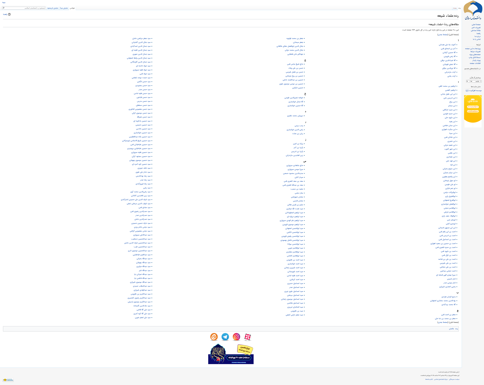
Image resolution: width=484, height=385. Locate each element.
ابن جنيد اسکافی (449, 109)
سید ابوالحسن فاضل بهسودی (291, 240)
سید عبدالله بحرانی (144, 258)
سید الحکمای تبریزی (295, 307)
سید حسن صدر (145, 89)
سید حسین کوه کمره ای (141, 164)
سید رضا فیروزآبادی (143, 183)
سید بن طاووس (297, 310)
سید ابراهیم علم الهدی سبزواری (291, 220)
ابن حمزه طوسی (449, 113)
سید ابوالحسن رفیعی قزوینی (292, 236)
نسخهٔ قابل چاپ (475, 57)
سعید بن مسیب (297, 188)
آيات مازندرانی (450, 72)
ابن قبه (453, 164)
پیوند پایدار (477, 60)
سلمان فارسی (298, 200)
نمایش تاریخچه (52, 8)
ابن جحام (452, 105)
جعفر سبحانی (298, 42)
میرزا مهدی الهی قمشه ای (446, 274)
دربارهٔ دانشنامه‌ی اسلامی (441, 379)
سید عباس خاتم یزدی (142, 227)
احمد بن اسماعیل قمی (447, 239)
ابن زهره (452, 121)
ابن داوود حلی (450, 117)
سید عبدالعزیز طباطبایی (142, 254)
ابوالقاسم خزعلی (450, 212)
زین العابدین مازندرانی (294, 155)
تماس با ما (477, 39)
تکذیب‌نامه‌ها (429, 379)
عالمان (451, 328)
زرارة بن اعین (298, 143)
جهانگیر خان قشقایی (295, 54)
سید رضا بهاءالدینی (143, 176)
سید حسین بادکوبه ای (142, 120)
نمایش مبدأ (64, 8)
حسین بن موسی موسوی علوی (291, 83)
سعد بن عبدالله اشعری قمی (293, 185)
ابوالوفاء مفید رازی (449, 215)
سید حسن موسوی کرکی (141, 113)
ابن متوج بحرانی (449, 168)
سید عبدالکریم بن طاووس (141, 293)
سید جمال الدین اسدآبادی (140, 46)
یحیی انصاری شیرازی (447, 286)
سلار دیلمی (299, 193)
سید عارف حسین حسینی (141, 223)
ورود (3, 2)
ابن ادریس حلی (450, 97)
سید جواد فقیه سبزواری (142, 69)
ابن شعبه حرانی (450, 145)
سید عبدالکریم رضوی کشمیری (139, 297)
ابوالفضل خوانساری (448, 204)
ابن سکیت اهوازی (449, 129)
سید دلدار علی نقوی (143, 172)
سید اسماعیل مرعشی (295, 295)
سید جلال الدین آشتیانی (141, 42)
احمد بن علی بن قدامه (447, 259)
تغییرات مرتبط (475, 51)
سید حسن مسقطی (143, 105)
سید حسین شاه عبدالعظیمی (140, 136)
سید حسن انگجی (144, 81)
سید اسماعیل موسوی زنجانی (292, 299)
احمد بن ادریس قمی (448, 235)
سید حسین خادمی (143, 128)
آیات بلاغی (451, 76)
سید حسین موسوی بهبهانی (140, 160)
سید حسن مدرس (144, 101)
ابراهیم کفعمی (450, 90)
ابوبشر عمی (451, 219)
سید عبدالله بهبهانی (143, 262)
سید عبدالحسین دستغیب (141, 238)
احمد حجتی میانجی (448, 270)
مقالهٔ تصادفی (476, 30)
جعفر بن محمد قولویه (294, 38)
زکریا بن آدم (298, 147)
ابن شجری (451, 141)
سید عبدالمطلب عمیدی (142, 286)
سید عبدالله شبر (145, 270)
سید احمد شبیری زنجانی (293, 267)
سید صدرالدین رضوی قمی (140, 211)
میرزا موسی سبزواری (295, 169)
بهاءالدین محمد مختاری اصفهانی (443, 300)
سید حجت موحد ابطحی (141, 77)
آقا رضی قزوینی (450, 56)
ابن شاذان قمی (450, 137)
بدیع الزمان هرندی (449, 296)
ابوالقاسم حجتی (450, 208)
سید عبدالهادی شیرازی (142, 290)
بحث (455, 8)
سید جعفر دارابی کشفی (294, 314)
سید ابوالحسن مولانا (295, 244)
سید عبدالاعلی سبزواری (142, 234)
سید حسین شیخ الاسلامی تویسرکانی (136, 140)
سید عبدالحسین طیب (142, 246)
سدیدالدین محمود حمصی (293, 173)
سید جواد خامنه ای (143, 65)
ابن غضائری (451, 156)
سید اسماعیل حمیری (295, 283)
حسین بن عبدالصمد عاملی (293, 79)
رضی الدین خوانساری (295, 129)
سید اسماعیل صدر (296, 287)
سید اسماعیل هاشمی (295, 303)
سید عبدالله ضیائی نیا (142, 274)
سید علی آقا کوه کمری (142, 313)
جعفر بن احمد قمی (448, 314)
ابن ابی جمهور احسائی (447, 227)
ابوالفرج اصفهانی (449, 200)
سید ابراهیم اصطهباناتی (294, 212)
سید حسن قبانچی (144, 97)
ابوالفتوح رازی (450, 196)
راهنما (5, 14)
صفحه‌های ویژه (475, 54)
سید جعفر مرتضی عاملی (141, 38)
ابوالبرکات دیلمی (450, 192)
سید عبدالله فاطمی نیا (142, 278)
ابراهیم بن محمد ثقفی (447, 86)
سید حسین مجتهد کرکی (141, 156)
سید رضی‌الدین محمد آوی (140, 191)
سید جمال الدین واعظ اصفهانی (139, 58)
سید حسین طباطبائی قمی (140, 144)
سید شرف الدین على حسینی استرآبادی (136, 199)
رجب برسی (299, 125)
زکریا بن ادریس (297, 151)
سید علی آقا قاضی (144, 309)
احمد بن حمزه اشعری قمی (445, 247)
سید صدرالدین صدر (143, 215)
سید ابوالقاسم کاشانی (295, 255)
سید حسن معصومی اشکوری (140, 109)
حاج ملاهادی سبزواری (294, 165)
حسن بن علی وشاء (295, 68)
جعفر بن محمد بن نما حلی (445, 318)
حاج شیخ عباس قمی (295, 64)
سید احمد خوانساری (295, 263)
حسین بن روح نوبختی (294, 75)
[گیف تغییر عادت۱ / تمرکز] (473, 111)
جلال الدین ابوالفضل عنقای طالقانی (290, 46)
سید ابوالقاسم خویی (295, 248)
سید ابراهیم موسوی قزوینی (292, 224)
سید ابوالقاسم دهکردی (294, 251)
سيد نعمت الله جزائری (294, 208)
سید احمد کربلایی (296, 279)
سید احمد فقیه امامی (295, 275)
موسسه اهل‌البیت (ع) (474, 90)
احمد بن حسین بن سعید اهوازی (443, 243)
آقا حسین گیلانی (449, 52)
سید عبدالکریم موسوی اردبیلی (139, 301)
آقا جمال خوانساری (296, 101)
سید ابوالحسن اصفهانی (294, 228)
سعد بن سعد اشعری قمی (293, 181)
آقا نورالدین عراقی (449, 68)
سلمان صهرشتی (297, 196)
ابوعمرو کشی (451, 223)
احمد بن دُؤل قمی (449, 255)
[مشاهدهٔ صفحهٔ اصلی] (473, 10)
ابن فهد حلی (451, 160)
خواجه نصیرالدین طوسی (293, 97)
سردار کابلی (299, 177)
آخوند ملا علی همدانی (447, 44)
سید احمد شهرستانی (295, 271)
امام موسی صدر (450, 282)
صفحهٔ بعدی (442, 34)
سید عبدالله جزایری (143, 266)
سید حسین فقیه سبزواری (141, 152)
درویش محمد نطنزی (295, 115)
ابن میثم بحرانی (449, 172)
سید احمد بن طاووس (294, 259)
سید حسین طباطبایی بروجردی (139, 148)
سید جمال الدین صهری (142, 54)
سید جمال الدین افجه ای (141, 50)
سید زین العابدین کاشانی (141, 195)
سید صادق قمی (145, 207)
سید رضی (147, 187)
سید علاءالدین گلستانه (142, 305)
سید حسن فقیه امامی (142, 93)
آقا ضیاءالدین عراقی (448, 60)
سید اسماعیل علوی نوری (293, 291)
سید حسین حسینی (143, 124)
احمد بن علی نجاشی (448, 267)
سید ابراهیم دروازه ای (295, 216)
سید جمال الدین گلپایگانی (140, 61)
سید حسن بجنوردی (143, 85)
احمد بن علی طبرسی (448, 263)
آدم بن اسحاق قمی (448, 48)
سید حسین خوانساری (142, 132)
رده (457, 328)
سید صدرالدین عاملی (142, 219)
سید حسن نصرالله (144, 116)
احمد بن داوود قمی (448, 251)
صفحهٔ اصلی (476, 24)
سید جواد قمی (145, 73)
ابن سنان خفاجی (449, 125)
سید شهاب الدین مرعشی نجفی (139, 203)
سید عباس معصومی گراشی (140, 231)
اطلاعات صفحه (475, 63)
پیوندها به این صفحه (473, 48)
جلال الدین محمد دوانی (294, 50)
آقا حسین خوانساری (295, 105)
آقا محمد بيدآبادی (449, 304)
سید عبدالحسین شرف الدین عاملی (137, 242)
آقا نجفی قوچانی (449, 64)
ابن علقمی (452, 152)
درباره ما (478, 36)
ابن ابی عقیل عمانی (448, 94)
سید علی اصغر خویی (143, 317)
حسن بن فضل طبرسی (294, 72)
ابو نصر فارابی (450, 188)
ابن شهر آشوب (450, 149)
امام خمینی (451, 278)
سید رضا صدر (145, 179)
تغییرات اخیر (476, 27)
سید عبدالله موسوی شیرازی (140, 282)
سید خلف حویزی (144, 168)
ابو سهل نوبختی (449, 180)
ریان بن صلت (297, 133)
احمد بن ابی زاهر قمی (447, 231)
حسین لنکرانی (297, 87)
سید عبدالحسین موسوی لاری (139, 250)
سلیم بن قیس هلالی (295, 204)
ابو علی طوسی (450, 184)
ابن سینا (452, 133)
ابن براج (452, 101)
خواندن (72, 8)
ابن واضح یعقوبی (449, 176)
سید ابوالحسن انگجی (295, 232)
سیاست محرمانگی (454, 379)
